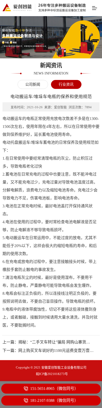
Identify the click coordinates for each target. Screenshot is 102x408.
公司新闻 (33, 84)
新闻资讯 (51, 66)
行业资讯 (66, 84)
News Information (51, 73)
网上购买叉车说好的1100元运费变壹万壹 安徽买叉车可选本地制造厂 (56, 350)
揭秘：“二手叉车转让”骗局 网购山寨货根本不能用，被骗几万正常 (56, 342)
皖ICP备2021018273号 (52, 374)
